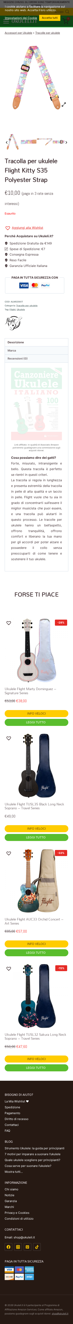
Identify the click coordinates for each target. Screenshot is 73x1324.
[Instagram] (18, 1247)
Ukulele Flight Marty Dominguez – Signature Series (30, 691)
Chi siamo (11, 1189)
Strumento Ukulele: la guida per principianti (34, 1148)
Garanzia (11, 1201)
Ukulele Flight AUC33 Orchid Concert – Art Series (34, 921)
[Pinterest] (27, 1247)
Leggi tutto (36, 722)
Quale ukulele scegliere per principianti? (32, 1160)
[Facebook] (8, 1247)
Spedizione (12, 1107)
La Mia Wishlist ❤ (17, 1101)
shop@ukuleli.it (60, 1313)
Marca (12, 350)
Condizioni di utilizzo (19, 1218)
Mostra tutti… (14, 1172)
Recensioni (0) (18, 358)
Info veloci (36, 713)
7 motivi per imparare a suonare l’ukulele (33, 1154)
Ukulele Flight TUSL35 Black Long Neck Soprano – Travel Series (34, 806)
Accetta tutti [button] (50, 17)
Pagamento (12, 1113)
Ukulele (21, 309)
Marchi (9, 1207)
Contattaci (12, 1125)
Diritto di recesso (16, 1119)
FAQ (7, 1131)
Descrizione (16, 342)
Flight (13, 309)
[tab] (36, 342)
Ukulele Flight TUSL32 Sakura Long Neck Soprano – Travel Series (35, 1036)
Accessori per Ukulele (18, 32)
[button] (24, 228)
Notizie (9, 1195)
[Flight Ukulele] (36, 323)
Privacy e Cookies (17, 1213)
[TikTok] (37, 1247)
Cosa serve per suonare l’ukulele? (28, 1166)
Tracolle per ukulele (47, 32)
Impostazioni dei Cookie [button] (21, 18)
